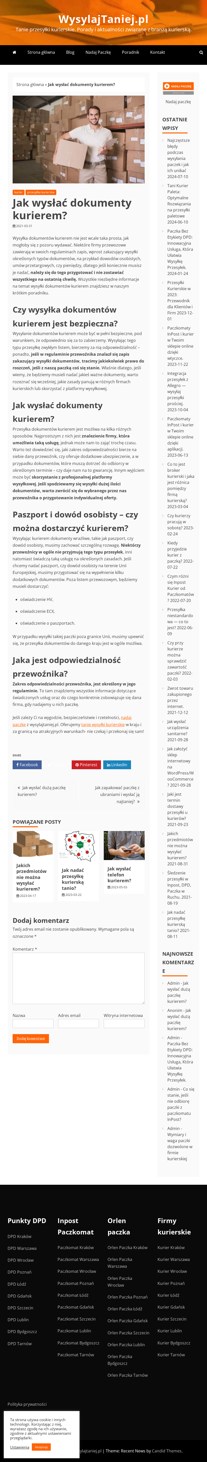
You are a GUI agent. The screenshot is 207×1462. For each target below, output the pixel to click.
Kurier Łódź (168, 1295)
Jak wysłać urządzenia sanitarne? (178, 727)
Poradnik (130, 52)
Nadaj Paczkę (98, 52)
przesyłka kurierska (41, 192)
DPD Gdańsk (20, 1296)
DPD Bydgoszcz (22, 1331)
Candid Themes (167, 1451)
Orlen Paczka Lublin (126, 1344)
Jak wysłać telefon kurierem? (119, 875)
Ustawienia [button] (19, 1447)
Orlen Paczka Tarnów (128, 1375)
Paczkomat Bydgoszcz (78, 1343)
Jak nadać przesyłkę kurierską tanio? (73, 879)
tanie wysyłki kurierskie (103, 724)
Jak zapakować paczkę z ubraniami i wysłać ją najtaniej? (117, 794)
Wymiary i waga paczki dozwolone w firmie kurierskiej (179, 1147)
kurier (18, 192)
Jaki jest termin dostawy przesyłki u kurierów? (177, 806)
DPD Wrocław (21, 1260)
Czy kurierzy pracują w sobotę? (178, 522)
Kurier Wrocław (172, 1271)
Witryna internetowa (123, 1015)
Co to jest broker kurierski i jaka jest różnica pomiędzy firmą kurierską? (180, 482)
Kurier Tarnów (171, 1355)
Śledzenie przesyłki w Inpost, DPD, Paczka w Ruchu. (179, 885)
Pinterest (88, 764)
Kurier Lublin (170, 1331)
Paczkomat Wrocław (77, 1271)
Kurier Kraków (171, 1247)
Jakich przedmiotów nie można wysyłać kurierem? (31, 877)
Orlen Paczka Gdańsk (128, 1320)
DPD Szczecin (20, 1308)
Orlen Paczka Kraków (127, 1247)
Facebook (28, 764)
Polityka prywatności (27, 1404)
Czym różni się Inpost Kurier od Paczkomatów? (180, 588)
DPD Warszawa (22, 1248)
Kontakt (157, 52)
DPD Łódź (17, 1284)
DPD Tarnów (20, 1343)
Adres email (69, 1015)
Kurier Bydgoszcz (174, 1343)
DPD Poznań (20, 1272)
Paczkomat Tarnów (76, 1355)
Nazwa (19, 1015)
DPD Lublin (18, 1319)
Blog (70, 52)
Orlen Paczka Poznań (128, 1297)
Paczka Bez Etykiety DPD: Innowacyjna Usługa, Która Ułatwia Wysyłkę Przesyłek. (180, 249)
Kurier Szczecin (172, 1319)
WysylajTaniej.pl (104, 19)
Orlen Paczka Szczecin (128, 1333)
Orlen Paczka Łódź (125, 1309)
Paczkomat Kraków (76, 1247)
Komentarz (25, 949)
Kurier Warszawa (174, 1259)
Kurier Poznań (171, 1283)
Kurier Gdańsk (171, 1307)
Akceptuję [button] (41, 1447)
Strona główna (41, 52)
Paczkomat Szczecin (77, 1319)
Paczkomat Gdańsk (76, 1307)
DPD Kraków (19, 1236)
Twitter (58, 764)
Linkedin (118, 764)
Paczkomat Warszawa (78, 1259)
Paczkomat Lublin (74, 1331)
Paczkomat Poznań (76, 1283)
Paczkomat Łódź (73, 1295)
